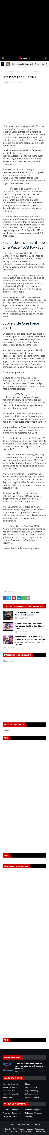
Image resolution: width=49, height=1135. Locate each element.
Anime (18, 72)
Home (11, 1125)
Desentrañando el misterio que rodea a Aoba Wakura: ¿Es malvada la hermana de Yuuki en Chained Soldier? (30, 641)
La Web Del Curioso (33, 1094)
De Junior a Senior (10, 1087)
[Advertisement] (24, 27)
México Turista (31, 1087)
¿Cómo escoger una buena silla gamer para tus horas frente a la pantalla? (29, 1066)
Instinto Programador (11, 1094)
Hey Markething (31, 1090)
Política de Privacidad (33, 1113)
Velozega (7, 82)
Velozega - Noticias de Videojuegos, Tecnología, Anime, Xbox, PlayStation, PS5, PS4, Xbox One (25, 1130)
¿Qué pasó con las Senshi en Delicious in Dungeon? (27, 613)
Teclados (6, 730)
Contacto (37, 1125)
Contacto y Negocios (33, 1109)
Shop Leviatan (8, 1097)
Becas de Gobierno (10, 1084)
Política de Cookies (10, 1116)
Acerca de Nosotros (10, 1109)
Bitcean (28, 1084)
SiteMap (28, 1116)
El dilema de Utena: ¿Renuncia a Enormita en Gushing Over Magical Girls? (30, 626)
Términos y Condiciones (12, 1113)
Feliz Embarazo (9, 1090)
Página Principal (8, 72)
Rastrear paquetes (32, 1097)
